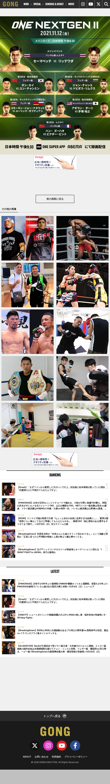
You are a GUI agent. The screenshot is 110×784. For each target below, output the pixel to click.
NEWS (26, 4)
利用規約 (56, 756)
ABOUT (27, 756)
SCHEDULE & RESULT (54, 4)
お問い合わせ (41, 756)
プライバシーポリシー (75, 756)
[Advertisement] (55, 683)
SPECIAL (37, 4)
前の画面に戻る (55, 198)
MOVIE (71, 4)
